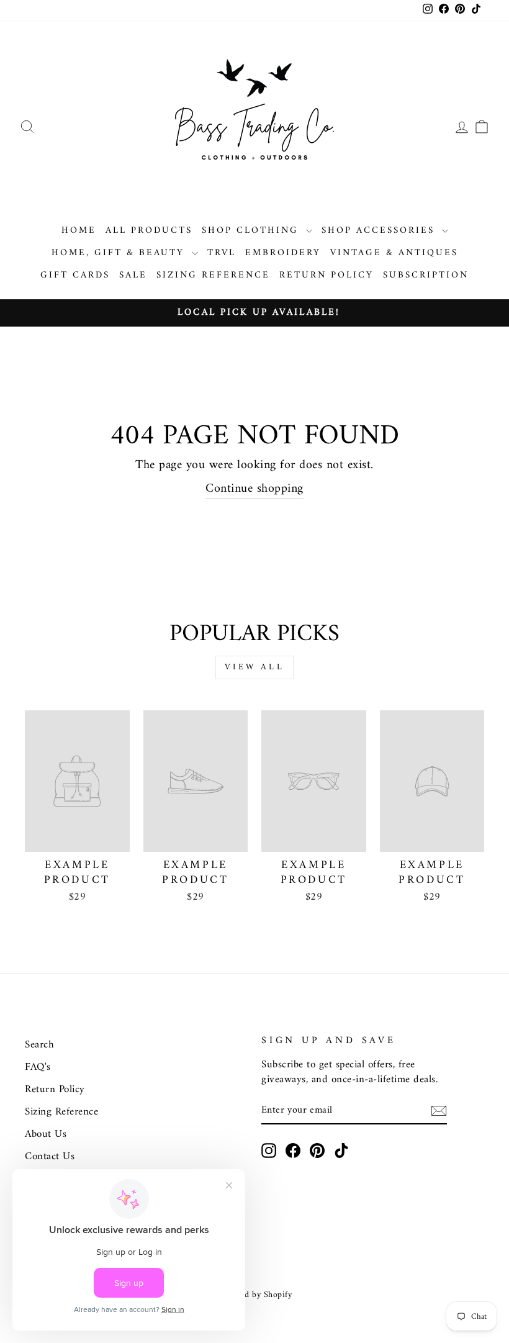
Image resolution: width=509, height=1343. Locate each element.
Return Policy (326, 275)
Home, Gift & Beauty (120, 253)
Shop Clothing (252, 230)
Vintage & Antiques (394, 253)
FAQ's (38, 1067)
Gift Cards (75, 275)
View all (254, 667)
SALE (133, 275)
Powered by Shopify (254, 1295)
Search (39, 1045)
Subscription (426, 275)
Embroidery (283, 253)
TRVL (221, 253)
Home (78, 230)
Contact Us (49, 1156)
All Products (149, 230)
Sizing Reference (213, 275)
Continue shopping (254, 490)
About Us (45, 1134)
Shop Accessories (380, 230)
